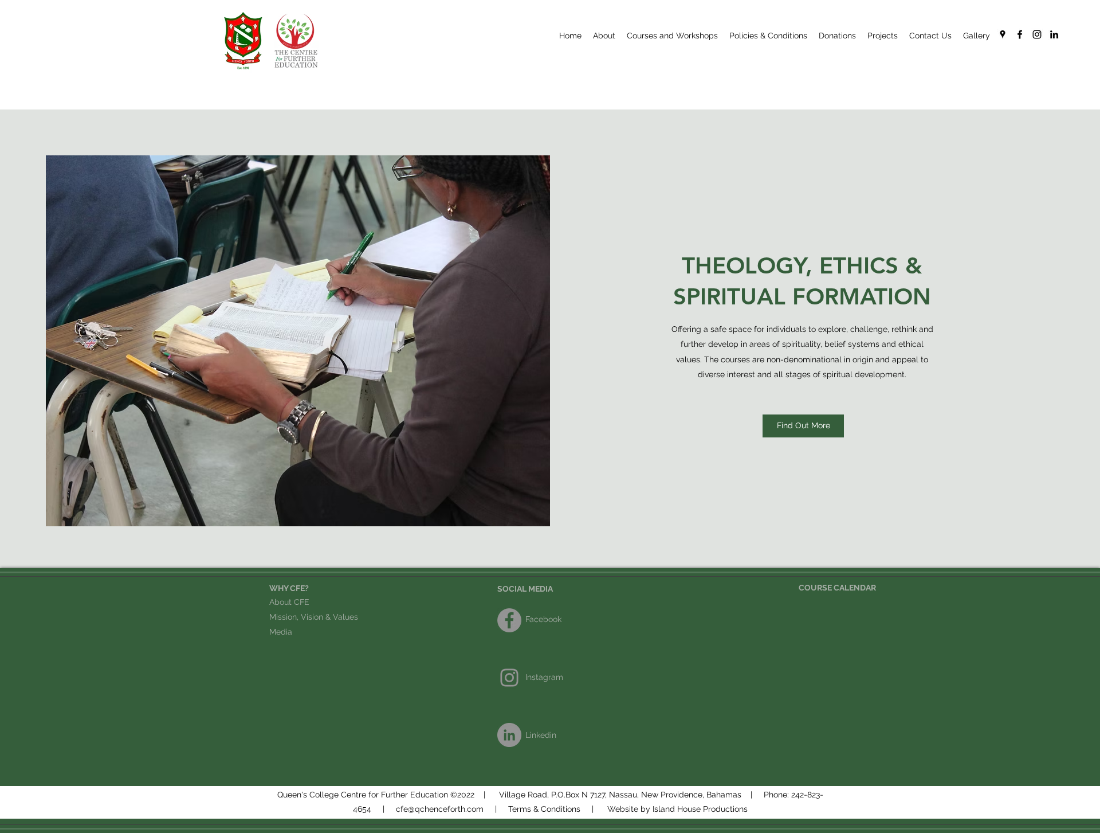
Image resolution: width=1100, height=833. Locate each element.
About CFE (289, 602)
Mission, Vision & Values (313, 616)
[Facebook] (509, 620)
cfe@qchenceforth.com (440, 809)
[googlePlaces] (1002, 34)
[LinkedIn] (1054, 34)
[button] (768, 35)
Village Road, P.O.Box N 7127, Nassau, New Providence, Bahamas (620, 794)
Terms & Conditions (544, 809)
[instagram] (1037, 34)
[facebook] (1020, 34)
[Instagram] (509, 678)
